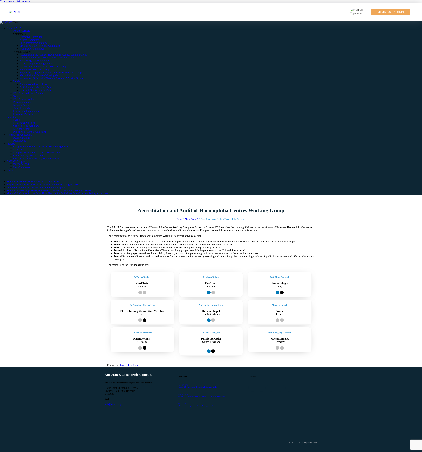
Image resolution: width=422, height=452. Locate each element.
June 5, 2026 (183, 394)
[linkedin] (2, 176)
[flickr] (13, 176)
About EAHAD (191, 219)
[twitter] (5, 176)
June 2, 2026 (183, 404)
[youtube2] (16, 176)
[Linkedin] (209, 292)
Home (179, 219)
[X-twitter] (282, 292)
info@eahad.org (113, 404)
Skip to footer (23, 1)
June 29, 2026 (183, 385)
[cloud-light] (9, 176)
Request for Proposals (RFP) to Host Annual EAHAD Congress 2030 (43, 184)
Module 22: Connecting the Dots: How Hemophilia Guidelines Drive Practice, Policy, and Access (57, 193)
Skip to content (8, 1)
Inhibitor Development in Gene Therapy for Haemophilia (36, 187)
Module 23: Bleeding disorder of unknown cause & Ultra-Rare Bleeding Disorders (50, 190)
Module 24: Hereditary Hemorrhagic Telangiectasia (33, 181)
